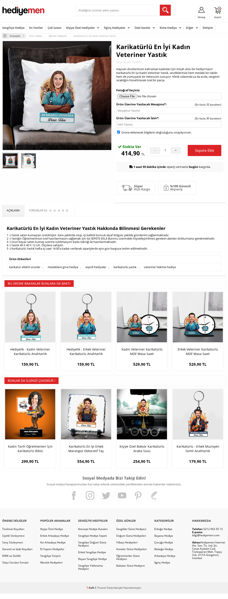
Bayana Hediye (163, 536)
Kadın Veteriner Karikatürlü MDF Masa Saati (142, 351)
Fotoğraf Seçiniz (127, 90)
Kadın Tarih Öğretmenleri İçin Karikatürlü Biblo (30, 448)
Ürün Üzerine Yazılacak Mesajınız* (141, 104)
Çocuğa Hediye (163, 542)
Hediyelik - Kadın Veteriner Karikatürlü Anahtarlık (30, 351)
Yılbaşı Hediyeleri (127, 542)
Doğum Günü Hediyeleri (131, 536)
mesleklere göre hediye (63, 267)
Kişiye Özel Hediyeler (80, 28)
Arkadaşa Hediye (164, 556)
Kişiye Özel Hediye (51, 529)
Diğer (189, 28)
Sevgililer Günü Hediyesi (131, 529)
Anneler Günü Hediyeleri (131, 549)
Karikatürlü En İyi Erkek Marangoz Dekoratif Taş (86, 448)
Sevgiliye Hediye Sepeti (92, 536)
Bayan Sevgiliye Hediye (92, 559)
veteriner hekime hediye (160, 267)
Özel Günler (142, 28)
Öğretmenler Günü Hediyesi (128, 557)
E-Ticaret (100, 588)
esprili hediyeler (96, 267)
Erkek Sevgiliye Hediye (92, 552)
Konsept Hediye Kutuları (93, 529)
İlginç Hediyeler (114, 28)
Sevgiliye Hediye (13, 28)
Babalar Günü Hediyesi (130, 566)
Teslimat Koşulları (13, 529)
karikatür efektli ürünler (24, 267)
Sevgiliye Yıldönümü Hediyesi (90, 567)
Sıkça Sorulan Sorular (15, 562)
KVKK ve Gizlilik (11, 556)
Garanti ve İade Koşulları (17, 549)
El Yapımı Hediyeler (52, 549)
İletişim (208, 28)
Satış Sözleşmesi (12, 542)
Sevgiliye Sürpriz (50, 556)
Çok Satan (54, 28)
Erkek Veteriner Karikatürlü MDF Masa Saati (198, 351)
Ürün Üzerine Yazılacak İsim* (137, 118)
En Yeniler (36, 28)
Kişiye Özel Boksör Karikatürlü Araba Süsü (142, 448)
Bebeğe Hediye (163, 549)
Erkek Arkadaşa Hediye (54, 536)
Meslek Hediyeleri (51, 562)
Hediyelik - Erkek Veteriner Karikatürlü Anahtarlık (86, 351)
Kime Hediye (168, 28)
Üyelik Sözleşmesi (13, 536)
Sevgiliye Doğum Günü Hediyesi (92, 544)
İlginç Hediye (162, 562)
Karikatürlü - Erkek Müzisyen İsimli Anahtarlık (198, 448)
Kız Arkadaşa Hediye (53, 542)
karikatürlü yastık (125, 267)
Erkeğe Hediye (163, 529)
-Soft (90, 588)
